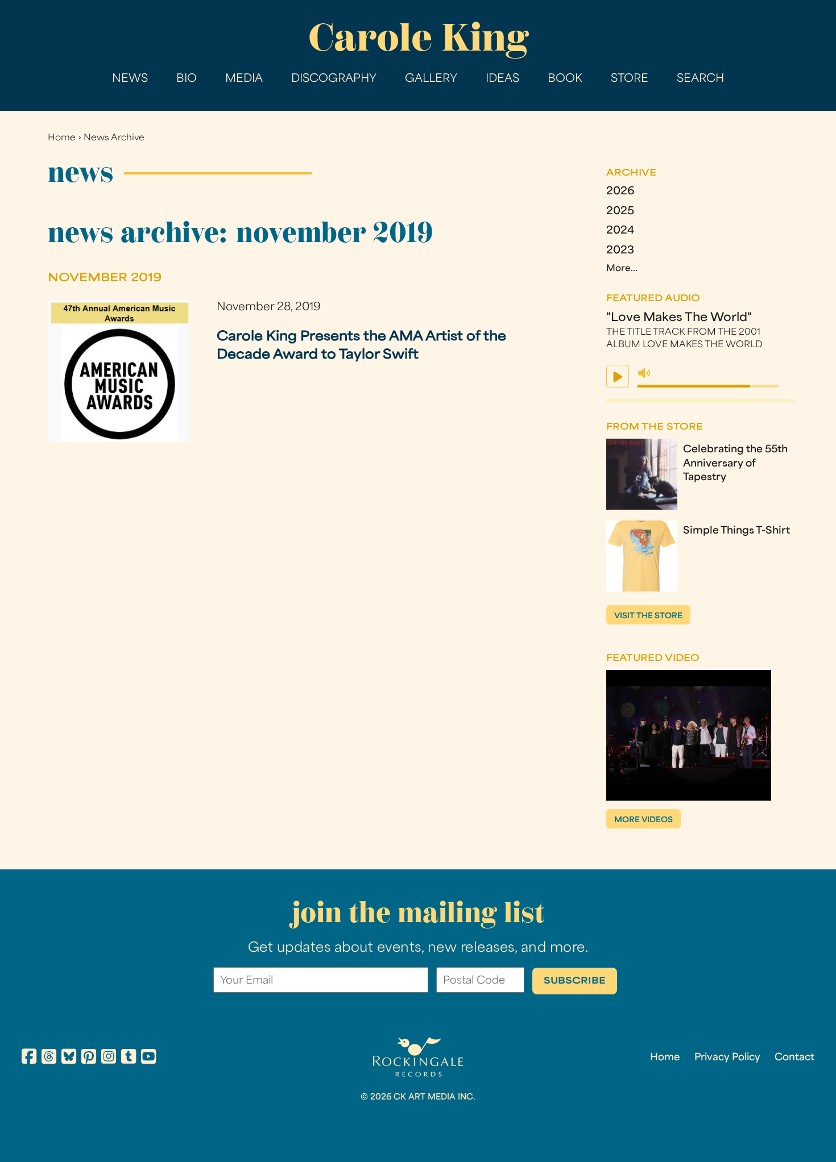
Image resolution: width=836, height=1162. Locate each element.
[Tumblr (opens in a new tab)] (128, 1058)
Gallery (431, 79)
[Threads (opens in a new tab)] (49, 1058)
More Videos (643, 820)
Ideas (502, 79)
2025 (620, 212)
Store (629, 79)
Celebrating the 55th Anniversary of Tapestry (735, 464)
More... (622, 269)
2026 (620, 192)
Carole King (418, 37)
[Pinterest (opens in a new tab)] (88, 1058)
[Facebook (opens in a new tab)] (29, 1058)
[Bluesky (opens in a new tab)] (68, 1058)
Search (700, 79)
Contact (794, 1058)
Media (244, 79)
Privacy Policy (727, 1058)
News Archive (114, 138)
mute (644, 373)
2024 (620, 231)
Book (565, 79)
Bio (186, 79)
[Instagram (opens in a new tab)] (108, 1058)
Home (62, 138)
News (130, 79)
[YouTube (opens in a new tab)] (148, 1058)
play (617, 376)
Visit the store (648, 616)
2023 (620, 251)
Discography (333, 79)
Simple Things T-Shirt (736, 531)
